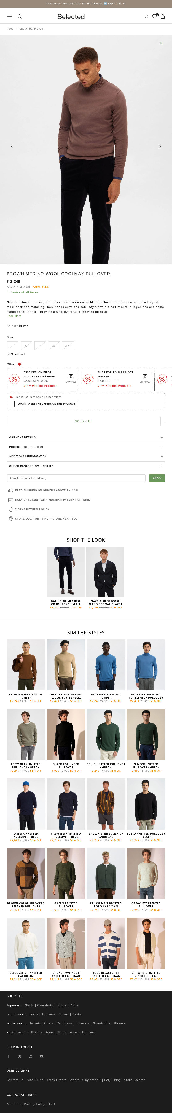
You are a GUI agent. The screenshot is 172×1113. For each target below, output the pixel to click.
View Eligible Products (40, 385)
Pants (76, 1014)
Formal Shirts (56, 1032)
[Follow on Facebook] (9, 1056)
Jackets (35, 1023)
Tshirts (61, 1005)
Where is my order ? (85, 1080)
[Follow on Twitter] (20, 1056)
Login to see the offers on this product (46, 403)
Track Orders (57, 1080)
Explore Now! (117, 3)
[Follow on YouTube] (41, 1056)
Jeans (33, 1014)
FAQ (107, 1080)
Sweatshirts (102, 1023)
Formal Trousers (82, 1032)
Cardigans (64, 1023)
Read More (14, 316)
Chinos (64, 1014)
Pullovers (83, 1023)
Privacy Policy (34, 1104)
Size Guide (35, 1080)
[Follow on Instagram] (31, 1056)
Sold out (84, 421)
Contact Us (15, 1080)
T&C (51, 1104)
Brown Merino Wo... (33, 29)
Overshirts (45, 1005)
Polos (74, 1005)
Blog (117, 1080)
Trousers (48, 1014)
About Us (14, 1104)
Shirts (29, 1005)
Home (10, 29)
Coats (48, 1023)
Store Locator (134, 1080)
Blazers (119, 1023)
